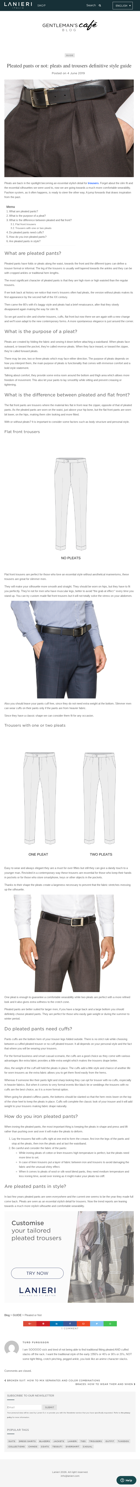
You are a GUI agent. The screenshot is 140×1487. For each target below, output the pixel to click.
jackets (59, 1441)
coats (45, 1446)
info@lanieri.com (70, 1476)
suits (12, 1441)
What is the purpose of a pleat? (27, 215)
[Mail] (83, 1323)
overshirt (72, 1446)
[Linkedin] (56, 1323)
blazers (44, 1441)
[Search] (99, 5)
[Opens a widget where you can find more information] (126, 1480)
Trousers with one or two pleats (33, 228)
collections (17, 1446)
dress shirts (27, 1441)
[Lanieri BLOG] (70, 25)
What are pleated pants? (23, 211)
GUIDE (69, 55)
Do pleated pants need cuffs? (26, 232)
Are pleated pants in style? (24, 241)
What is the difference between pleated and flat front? (40, 220)
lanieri (72, 1441)
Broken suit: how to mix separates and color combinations (53, 1380)
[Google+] (30, 1323)
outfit (110, 1441)
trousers (93, 183)
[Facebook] (70, 1323)
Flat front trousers (25, 224)
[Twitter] (97, 1323)
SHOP (41, 5)
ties (83, 1441)
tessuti (57, 1446)
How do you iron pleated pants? (27, 236)
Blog (7, 1315)
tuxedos (123, 1441)
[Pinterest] (43, 1323)
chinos (32, 1446)
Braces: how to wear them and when (104, 1384)
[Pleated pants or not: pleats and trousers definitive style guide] (69, 128)
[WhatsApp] (110, 1323)
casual (87, 1446)
